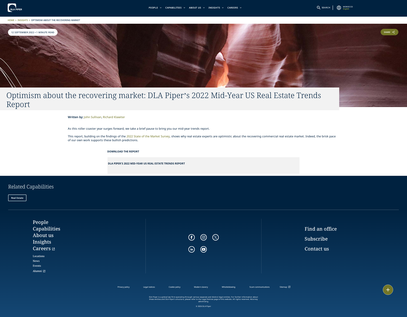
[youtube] (203, 249)
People (153, 7)
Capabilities (173, 7)
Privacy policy (124, 287)
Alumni (37, 271)
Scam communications (259, 287)
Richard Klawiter (114, 117)
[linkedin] (191, 249)
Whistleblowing (228, 287)
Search (326, 7)
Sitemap (283, 287)
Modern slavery (201, 287)
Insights (214, 7)
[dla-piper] (16, 7)
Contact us (317, 248)
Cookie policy (174, 287)
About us (195, 7)
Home (11, 20)
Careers (232, 7)
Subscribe (316, 238)
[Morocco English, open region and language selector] (338, 7)
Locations (38, 256)
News (36, 261)
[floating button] (388, 290)
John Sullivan (92, 117)
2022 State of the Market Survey (148, 136)
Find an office (321, 228)
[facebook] (191, 237)
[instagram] (203, 237)
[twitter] (215, 237)
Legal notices (149, 287)
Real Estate (17, 197)
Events (37, 265)
